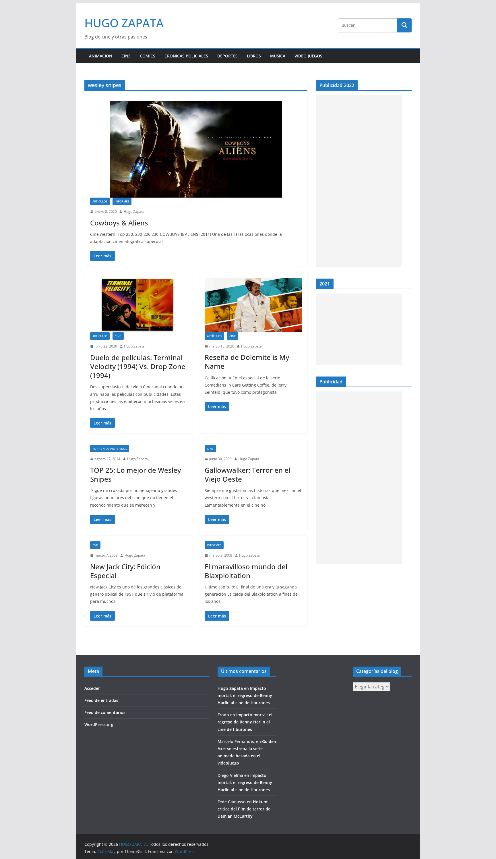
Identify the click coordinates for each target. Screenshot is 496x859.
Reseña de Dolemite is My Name (247, 361)
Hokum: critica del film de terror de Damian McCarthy (244, 809)
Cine (126, 56)
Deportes (227, 56)
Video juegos (308, 56)
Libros (254, 56)
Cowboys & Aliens (119, 222)
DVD (95, 545)
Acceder (92, 688)
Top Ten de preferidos (109, 449)
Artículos (99, 201)
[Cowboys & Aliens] (196, 149)
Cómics (147, 56)
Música (277, 56)
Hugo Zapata (134, 211)
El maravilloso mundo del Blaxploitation (246, 571)
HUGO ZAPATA (124, 23)
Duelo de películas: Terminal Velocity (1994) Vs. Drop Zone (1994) (137, 366)
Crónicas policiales (186, 56)
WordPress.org (98, 724)
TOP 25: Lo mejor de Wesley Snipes (135, 474)
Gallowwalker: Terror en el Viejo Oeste (247, 474)
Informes (122, 201)
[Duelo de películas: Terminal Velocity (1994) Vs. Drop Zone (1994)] (138, 305)
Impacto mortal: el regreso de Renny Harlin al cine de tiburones (245, 695)
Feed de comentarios (104, 712)
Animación (100, 56)
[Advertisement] (359, 181)
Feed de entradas (101, 700)
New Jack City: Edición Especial (125, 571)
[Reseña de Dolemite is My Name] (253, 305)
